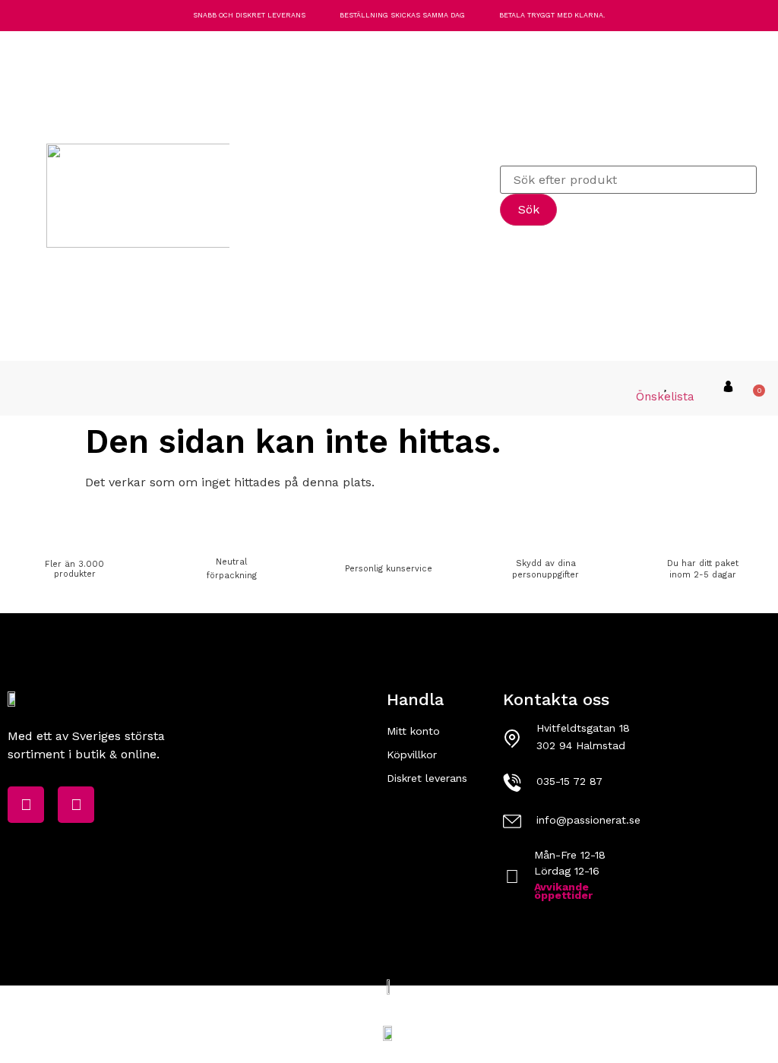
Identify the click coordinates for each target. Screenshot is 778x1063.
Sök (528, 209)
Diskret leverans (427, 778)
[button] (17, 388)
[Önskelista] (665, 385)
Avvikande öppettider (563, 891)
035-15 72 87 (569, 781)
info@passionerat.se (588, 820)
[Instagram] (76, 804)
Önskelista (665, 396)
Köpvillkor (412, 754)
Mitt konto (413, 731)
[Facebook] (26, 804)
